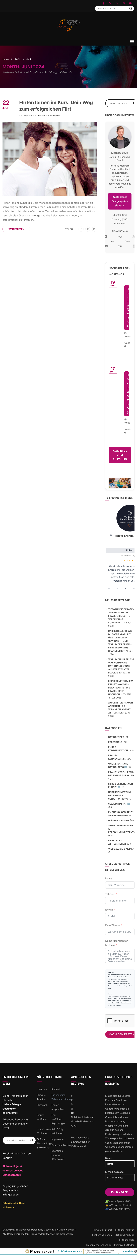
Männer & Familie (118, 820)
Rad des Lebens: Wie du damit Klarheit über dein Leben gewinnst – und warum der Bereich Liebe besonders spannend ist (120, 641)
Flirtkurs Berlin (126, 1239)
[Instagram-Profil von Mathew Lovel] (123, 3)
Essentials (115, 742)
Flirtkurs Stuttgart (102, 1229)
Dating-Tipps (116, 737)
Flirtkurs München (102, 1234)
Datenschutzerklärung (63, 1145)
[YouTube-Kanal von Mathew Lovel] (130, 3)
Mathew (28, 115)
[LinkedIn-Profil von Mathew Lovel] (116, 3)
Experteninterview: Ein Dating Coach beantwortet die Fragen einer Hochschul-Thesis (120, 688)
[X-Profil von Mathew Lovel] (110, 3)
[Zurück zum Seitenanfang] (132, 1250)
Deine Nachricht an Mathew (116, 943)
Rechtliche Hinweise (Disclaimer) (57, 1155)
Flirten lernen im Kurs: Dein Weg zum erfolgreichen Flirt (56, 106)
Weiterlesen (16, 229)
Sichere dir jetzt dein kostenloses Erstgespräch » (13, 1170)
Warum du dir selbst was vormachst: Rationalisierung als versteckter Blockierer (121, 666)
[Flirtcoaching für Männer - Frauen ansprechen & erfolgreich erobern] (69, 25)
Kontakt (55, 1089)
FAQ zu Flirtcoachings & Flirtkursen (44, 1143)
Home (6, 59)
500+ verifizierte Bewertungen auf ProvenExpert (80, 1141)
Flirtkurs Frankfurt (124, 1229)
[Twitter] (88, 229)
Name (108, 878)
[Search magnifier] (130, 8)
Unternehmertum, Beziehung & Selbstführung (119, 795)
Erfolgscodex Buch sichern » (14, 1205)
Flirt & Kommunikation (49, 115)
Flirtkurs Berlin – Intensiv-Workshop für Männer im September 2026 (128, 307)
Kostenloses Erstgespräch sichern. (120, 201)
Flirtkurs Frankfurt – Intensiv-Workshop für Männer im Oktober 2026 (128, 393)
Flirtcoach (42, 1105)
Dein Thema (112, 925)
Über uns (42, 1089)
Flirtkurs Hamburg (124, 1234)
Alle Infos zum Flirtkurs (120, 455)
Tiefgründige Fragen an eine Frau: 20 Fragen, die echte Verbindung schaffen (121, 616)
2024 (17, 59)
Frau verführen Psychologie (58, 1119)
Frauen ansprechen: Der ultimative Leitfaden (110, 1244)
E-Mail (109, 909)
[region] (119, 548)
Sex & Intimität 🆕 (119, 803)
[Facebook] (81, 229)
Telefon (109, 894)
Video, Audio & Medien (121, 848)
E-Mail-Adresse (114, 1171)
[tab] (109, 588)
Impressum (57, 1139)
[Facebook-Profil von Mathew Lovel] (103, 3)
